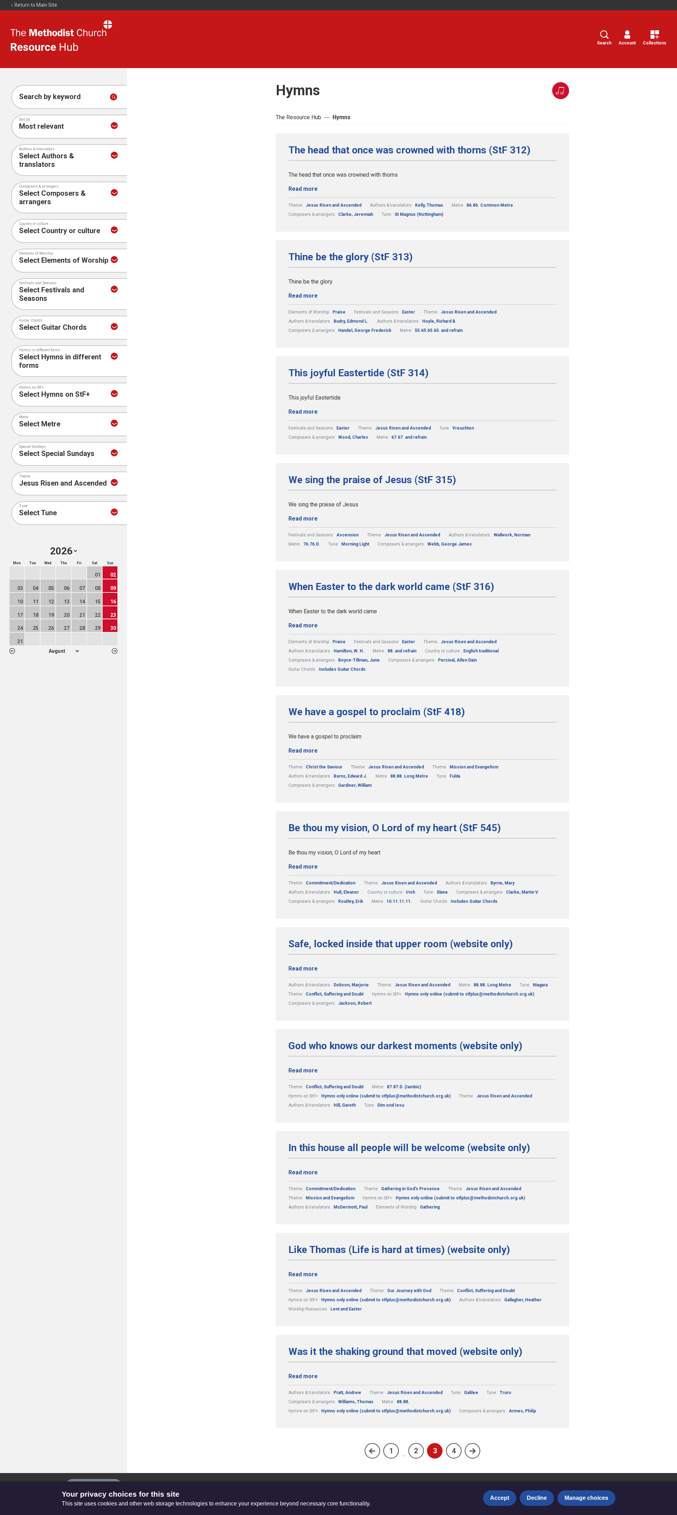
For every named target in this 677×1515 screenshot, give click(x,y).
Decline (537, 1498)
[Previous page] (372, 1451)
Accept (499, 1498)
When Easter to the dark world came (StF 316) (391, 586)
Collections (654, 43)
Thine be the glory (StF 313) (350, 257)
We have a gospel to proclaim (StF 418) (376, 712)
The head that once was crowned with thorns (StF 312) (409, 150)
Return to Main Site (35, 5)
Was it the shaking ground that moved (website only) (405, 1351)
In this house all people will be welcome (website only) (409, 1148)
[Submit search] (113, 97)
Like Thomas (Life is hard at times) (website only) (399, 1249)
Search (604, 43)
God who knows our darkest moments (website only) (405, 1046)
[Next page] (472, 1451)
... (403, 1454)
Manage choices (586, 1498)
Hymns (341, 117)
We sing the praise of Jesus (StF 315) (372, 480)
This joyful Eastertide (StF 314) (358, 373)
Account (627, 43)
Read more (303, 188)
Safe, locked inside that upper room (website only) (400, 944)
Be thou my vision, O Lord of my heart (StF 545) (394, 828)
